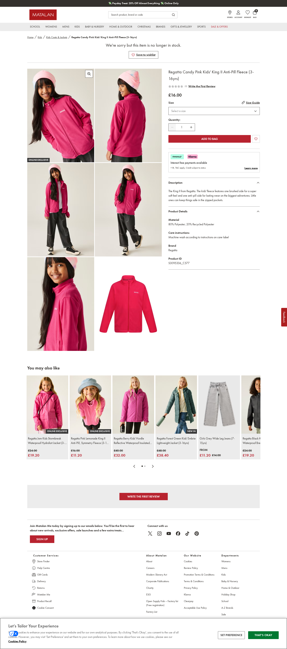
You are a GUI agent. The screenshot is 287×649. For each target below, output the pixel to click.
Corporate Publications (157, 581)
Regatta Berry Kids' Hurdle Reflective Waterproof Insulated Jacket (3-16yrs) (132, 441)
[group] (33, 453)
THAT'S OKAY (263, 635)
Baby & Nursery (229, 581)
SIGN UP (42, 539)
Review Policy (191, 568)
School (224, 601)
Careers (150, 568)
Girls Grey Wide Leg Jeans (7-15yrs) (217, 441)
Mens (224, 568)
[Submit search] (173, 14)
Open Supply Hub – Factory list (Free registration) (162, 603)
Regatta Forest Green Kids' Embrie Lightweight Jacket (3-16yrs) (176, 441)
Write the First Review (201, 86)
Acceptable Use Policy (195, 607)
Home (30, 37)
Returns (41, 587)
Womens (226, 561)
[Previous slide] (134, 466)
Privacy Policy (191, 587)
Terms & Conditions (194, 581)
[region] (143, 633)
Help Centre (43, 568)
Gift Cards (42, 574)
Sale (223, 614)
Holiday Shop (228, 594)
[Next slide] (153, 466)
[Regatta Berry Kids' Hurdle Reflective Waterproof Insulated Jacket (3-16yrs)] (133, 404)
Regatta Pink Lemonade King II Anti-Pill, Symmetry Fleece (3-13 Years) (89, 441)
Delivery (41, 581)
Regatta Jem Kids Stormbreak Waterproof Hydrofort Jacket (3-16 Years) (46, 441)
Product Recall (44, 601)
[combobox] (214, 111)
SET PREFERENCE (231, 635)
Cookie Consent (45, 607)
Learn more (251, 168)
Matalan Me (43, 594)
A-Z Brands (227, 607)
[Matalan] (43, 14)
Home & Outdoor (230, 587)
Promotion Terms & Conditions (199, 574)
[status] (182, 127)
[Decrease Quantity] (172, 127)
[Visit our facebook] (178, 533)
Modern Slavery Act (156, 574)
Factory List (151, 611)
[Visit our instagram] (159, 533)
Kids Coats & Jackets (56, 37)
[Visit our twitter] (150, 533)
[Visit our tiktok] (187, 533)
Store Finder (43, 561)
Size (171, 103)
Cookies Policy (17, 641)
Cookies (188, 561)
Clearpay (188, 601)
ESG (148, 594)
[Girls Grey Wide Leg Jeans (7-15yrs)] (219, 404)
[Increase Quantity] (191, 127)
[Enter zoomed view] (89, 74)
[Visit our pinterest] (196, 533)
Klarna (187, 594)
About (149, 561)
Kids (40, 37)
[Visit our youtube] (168, 533)
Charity (149, 587)
